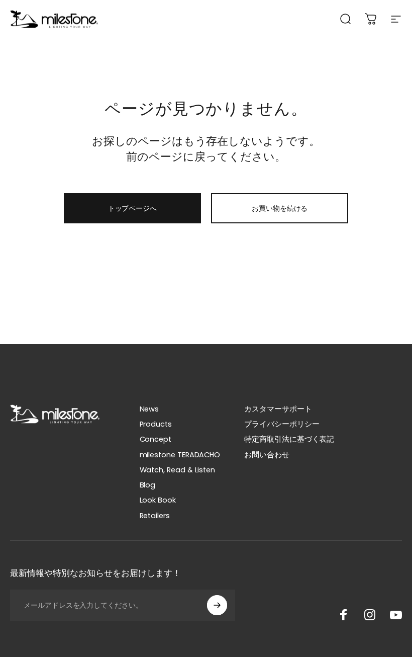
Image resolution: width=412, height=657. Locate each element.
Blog (148, 484)
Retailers (155, 515)
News (149, 409)
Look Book (158, 500)
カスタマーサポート (278, 409)
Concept (156, 439)
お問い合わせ (266, 454)
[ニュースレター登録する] (217, 605)
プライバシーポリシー (281, 424)
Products (156, 424)
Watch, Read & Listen (178, 469)
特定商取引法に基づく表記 (289, 439)
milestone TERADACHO (180, 454)
